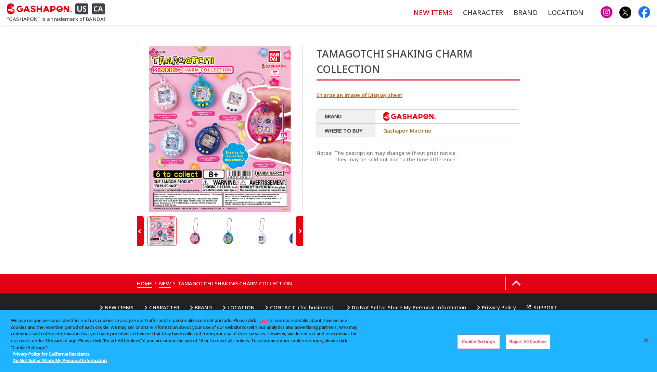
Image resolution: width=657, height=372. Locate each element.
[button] (140, 231)
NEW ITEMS (432, 12)
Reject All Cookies (528, 341)
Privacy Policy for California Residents (51, 354)
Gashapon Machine (407, 130)
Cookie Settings (478, 341)
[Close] (646, 340)
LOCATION (565, 12)
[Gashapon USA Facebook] (644, 12)
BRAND (526, 12)
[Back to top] (516, 283)
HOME (144, 283)
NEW (164, 283)
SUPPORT (545, 307)
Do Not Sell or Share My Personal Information (409, 307)
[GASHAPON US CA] (58, 8)
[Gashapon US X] (625, 12)
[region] (328, 341)
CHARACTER (483, 12)
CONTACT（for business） (303, 307)
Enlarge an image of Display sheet (359, 94)
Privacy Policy (499, 307)
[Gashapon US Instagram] (607, 12)
